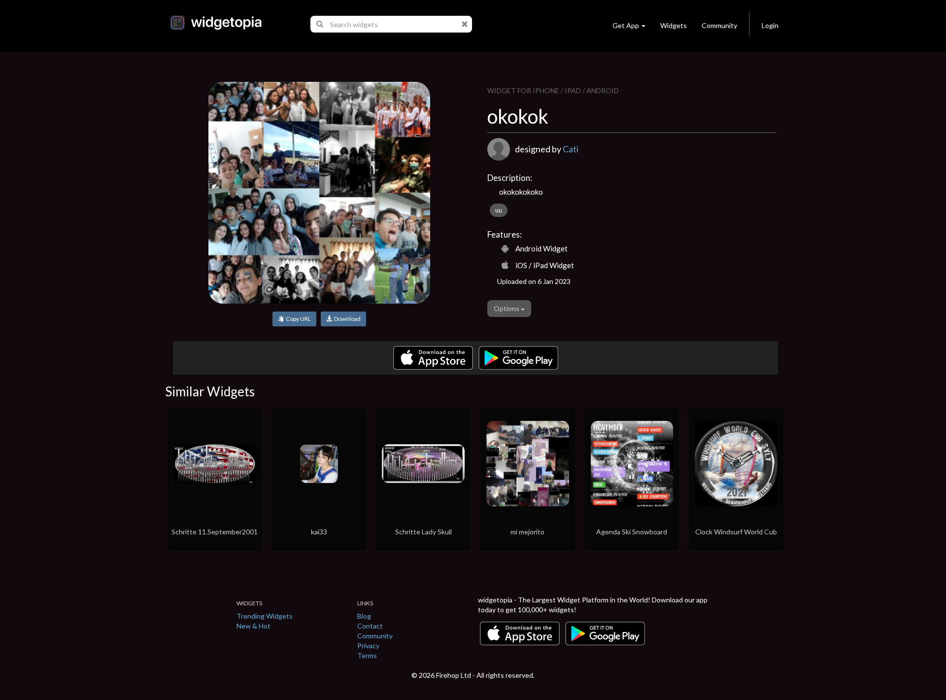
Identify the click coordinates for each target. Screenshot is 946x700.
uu (498, 210)
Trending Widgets (264, 616)
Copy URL (297, 318)
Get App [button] (625, 25)
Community (719, 25)
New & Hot (253, 626)
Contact (370, 626)
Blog (364, 616)
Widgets (673, 25)
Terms (367, 655)
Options (507, 308)
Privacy (368, 645)
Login (770, 25)
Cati (570, 148)
